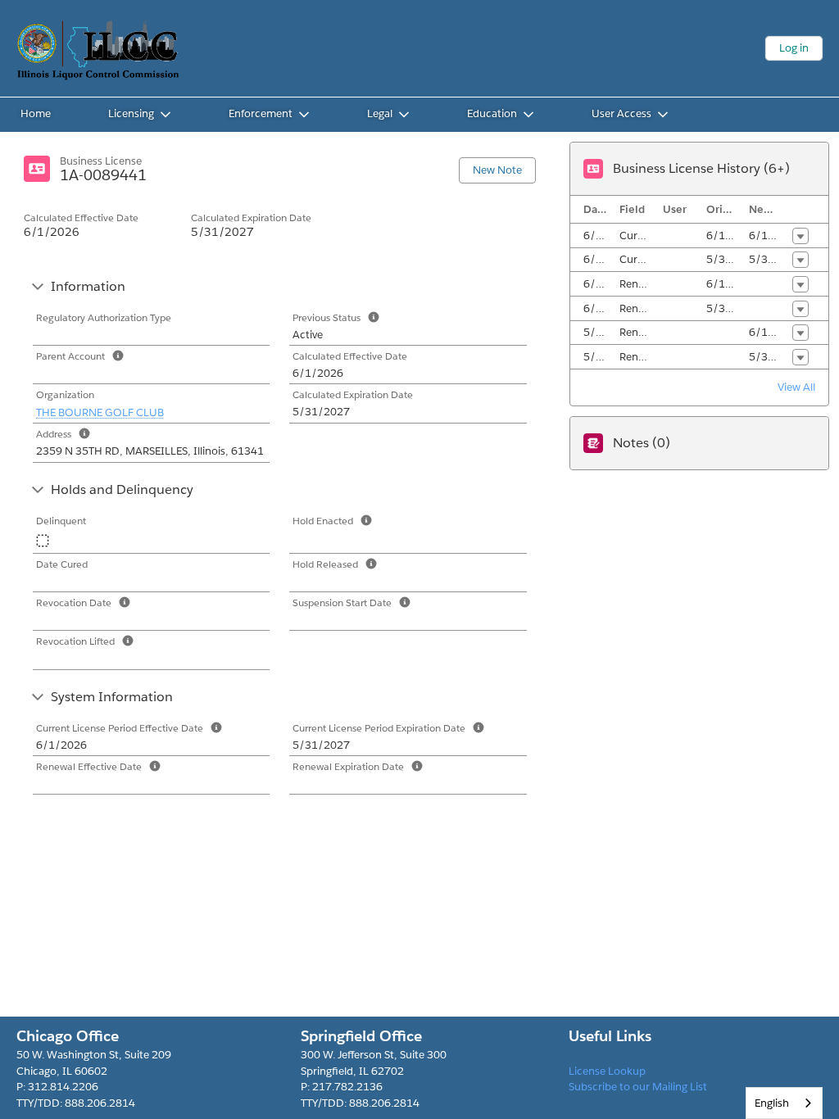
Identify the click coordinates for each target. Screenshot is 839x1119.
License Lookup (607, 1071)
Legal (379, 113)
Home (35, 113)
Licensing (131, 113)
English (772, 1103)
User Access (621, 113)
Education (492, 113)
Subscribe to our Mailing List (638, 1087)
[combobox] (784, 1103)
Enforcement (261, 113)
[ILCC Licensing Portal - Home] (98, 48)
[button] (800, 236)
